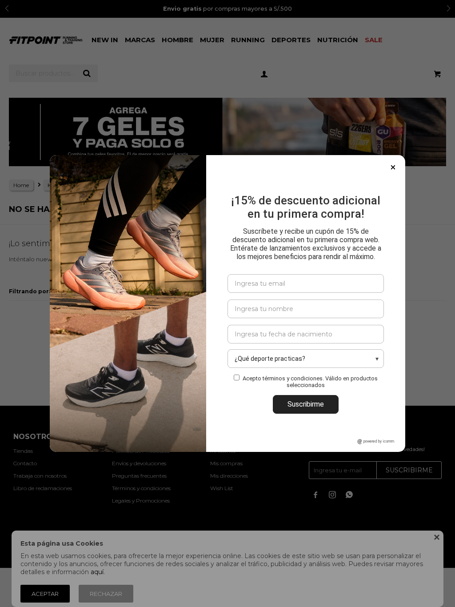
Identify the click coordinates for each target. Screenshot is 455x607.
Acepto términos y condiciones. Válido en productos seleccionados (310, 381)
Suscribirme (305, 404)
